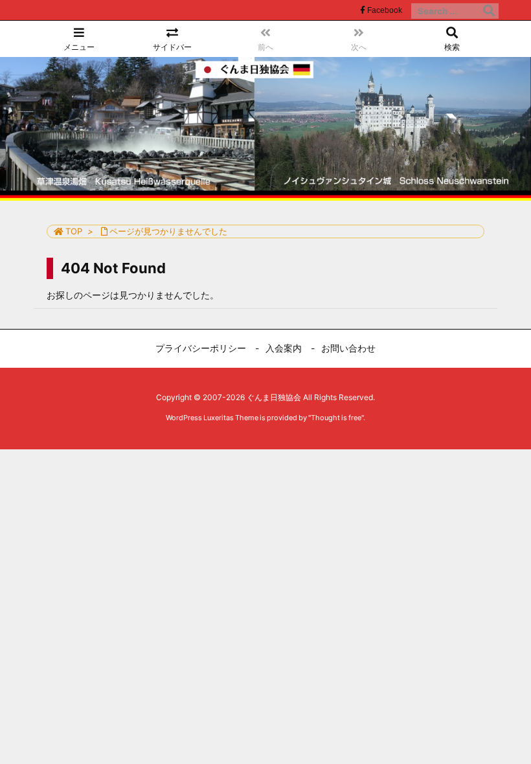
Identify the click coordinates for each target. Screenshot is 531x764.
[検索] (489, 11)
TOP (73, 231)
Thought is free (336, 417)
